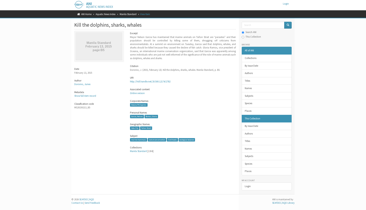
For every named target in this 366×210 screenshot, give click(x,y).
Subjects (249, 95)
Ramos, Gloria (151, 116)
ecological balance (187, 139)
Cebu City (134, 128)
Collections (250, 58)
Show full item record (85, 95)
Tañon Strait (146, 128)
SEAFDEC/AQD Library (283, 202)
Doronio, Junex (82, 84)
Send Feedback (92, 202)
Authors (249, 73)
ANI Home (86, 14)
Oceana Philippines (138, 105)
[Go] (288, 25)
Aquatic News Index (106, 14)
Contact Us (77, 202)
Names (248, 88)
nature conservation (157, 139)
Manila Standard (128, 14)
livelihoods (172, 139)
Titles (247, 80)
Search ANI (251, 32)
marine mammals (138, 139)
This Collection (253, 36)
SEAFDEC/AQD (86, 199)
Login (248, 186)
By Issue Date (251, 65)
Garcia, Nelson (137, 116)
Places (248, 111)
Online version (137, 93)
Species (248, 103)
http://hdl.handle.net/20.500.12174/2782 (150, 81)
